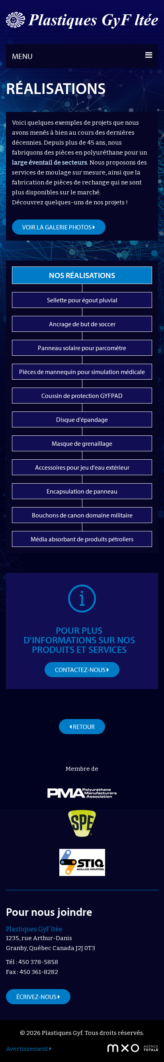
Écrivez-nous (37, 997)
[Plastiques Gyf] (82, 22)
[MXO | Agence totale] (132, 1048)
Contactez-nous (81, 670)
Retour (83, 727)
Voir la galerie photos (57, 227)
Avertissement (27, 1048)
